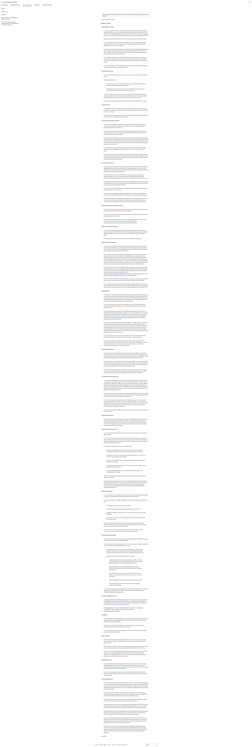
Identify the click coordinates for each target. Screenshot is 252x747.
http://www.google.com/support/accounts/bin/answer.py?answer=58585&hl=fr (120, 222)
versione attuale (137, 14)
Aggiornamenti (4, 11)
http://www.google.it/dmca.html (122, 604)
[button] (249, 2)
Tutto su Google (102, 744)
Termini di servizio (27, 5)
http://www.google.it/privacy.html (135, 231)
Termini (3, 8)
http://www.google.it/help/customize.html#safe (114, 273)
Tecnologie (37, 5)
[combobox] (151, 744)
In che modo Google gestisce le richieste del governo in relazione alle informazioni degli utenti (9, 23)
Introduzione (4, 5)
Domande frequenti (47, 5)
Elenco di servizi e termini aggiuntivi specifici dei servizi (9, 18)
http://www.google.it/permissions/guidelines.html (123, 317)
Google (96, 744)
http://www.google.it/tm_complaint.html (112, 611)
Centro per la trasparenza (121, 744)
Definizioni (3, 14)
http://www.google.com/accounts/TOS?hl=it (120, 666)
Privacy (108, 744)
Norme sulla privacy (15, 5)
